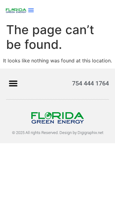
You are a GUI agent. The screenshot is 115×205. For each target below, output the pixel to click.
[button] (31, 10)
